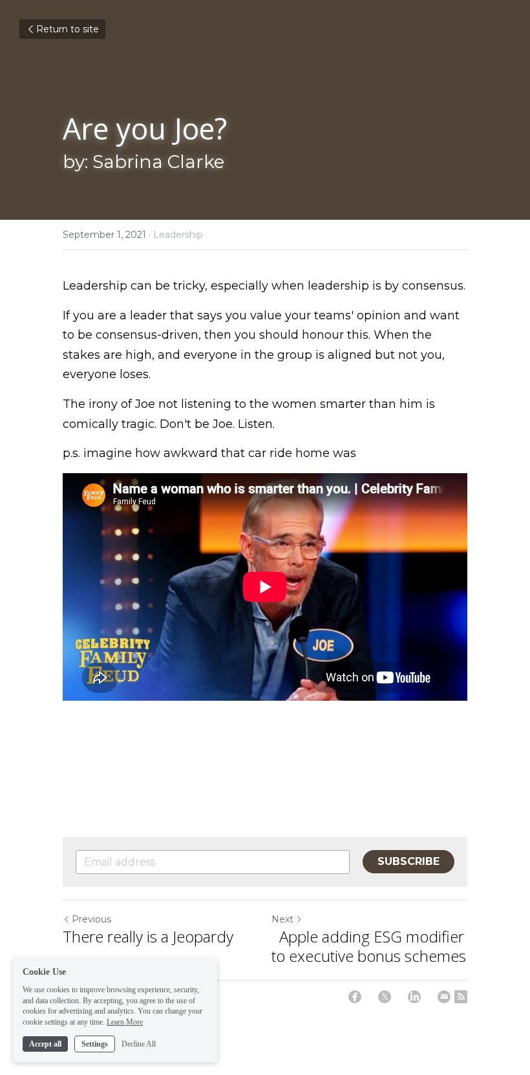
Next (282, 919)
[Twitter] (384, 996)
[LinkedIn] (414, 996)
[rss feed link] (460, 996)
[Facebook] (354, 996)
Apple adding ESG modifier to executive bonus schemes (368, 946)
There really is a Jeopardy (148, 936)
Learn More (125, 1022)
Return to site (67, 29)
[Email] (444, 996)
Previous (91, 919)
